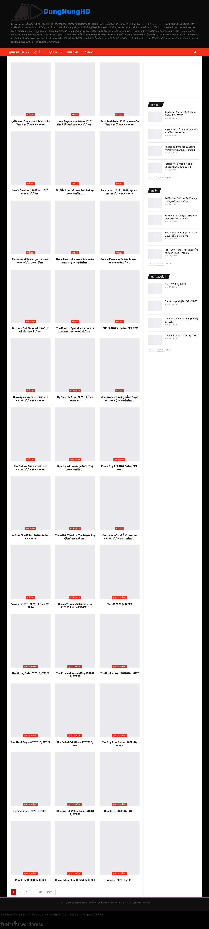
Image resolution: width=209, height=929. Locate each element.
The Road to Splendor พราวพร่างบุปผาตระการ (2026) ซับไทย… (75, 329)
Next (49, 892)
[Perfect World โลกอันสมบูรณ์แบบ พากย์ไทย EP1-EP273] (155, 134)
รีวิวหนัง (88, 52)
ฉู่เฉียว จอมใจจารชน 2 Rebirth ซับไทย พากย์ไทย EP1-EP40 (30, 123)
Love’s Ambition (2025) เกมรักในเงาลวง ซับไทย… (30, 192)
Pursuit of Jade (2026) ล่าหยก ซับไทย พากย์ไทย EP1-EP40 (119, 123)
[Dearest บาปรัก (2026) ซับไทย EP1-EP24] (31, 572)
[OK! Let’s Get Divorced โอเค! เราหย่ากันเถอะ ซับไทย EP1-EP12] (31, 296)
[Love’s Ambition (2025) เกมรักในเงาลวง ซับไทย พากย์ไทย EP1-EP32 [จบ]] (31, 158)
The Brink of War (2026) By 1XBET (119, 673)
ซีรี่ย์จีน (30, 114)
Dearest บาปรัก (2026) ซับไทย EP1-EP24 (31, 605)
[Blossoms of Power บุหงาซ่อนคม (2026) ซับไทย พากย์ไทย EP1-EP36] (31, 227)
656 (40, 892)
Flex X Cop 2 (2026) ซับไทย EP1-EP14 (119, 467)
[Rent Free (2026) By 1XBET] (31, 848)
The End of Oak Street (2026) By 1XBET (75, 743)
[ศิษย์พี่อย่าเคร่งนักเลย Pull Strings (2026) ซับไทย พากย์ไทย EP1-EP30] (75, 158)
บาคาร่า (45, 914)
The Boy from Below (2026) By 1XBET (119, 743)
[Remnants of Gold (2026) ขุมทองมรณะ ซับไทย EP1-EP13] (120, 158)
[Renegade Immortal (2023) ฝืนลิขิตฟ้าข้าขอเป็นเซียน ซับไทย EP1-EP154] (155, 151)
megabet (88, 914)
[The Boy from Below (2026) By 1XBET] (120, 710)
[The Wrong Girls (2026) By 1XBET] (31, 641)
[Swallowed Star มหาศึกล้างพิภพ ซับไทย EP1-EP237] (155, 117)
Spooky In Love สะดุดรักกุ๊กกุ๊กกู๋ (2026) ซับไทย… (75, 467)
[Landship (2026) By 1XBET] (120, 848)
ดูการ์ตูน (54, 52)
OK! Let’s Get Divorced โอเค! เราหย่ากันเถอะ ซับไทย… (30, 329)
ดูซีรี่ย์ (37, 52)
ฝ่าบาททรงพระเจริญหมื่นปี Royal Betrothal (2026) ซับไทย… (119, 398)
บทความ (72, 52)
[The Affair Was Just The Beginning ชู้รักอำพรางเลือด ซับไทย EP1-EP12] (75, 503)
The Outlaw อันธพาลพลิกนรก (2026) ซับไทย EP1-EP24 (30, 467)
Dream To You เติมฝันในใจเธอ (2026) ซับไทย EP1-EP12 (75, 605)
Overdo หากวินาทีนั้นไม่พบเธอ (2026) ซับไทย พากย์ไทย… (119, 537)
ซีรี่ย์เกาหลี (30, 321)
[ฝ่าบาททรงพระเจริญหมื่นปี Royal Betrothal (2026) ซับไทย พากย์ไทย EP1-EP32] (120, 365)
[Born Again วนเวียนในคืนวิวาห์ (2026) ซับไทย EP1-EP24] (31, 365)
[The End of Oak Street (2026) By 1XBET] (75, 710)
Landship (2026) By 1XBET (119, 879)
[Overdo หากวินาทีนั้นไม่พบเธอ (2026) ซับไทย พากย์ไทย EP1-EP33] (120, 503)
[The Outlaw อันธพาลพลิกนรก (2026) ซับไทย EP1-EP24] (31, 434)
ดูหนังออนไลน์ (18, 52)
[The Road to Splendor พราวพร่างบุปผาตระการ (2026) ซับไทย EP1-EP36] (75, 296)
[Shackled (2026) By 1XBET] (120, 779)
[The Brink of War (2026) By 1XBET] (120, 641)
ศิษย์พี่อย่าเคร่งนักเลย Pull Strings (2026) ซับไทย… (75, 192)
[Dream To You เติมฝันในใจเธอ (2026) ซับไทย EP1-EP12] (75, 572)
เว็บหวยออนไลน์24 (26, 914)
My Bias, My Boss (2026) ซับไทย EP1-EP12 (75, 398)
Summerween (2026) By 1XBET (30, 810)
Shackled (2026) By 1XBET (119, 810)
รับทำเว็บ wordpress (21, 924)
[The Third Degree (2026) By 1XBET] (31, 710)
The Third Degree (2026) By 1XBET (30, 742)
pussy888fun (56, 914)
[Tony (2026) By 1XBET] (120, 572)
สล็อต (14, 914)
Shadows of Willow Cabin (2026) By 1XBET (75, 812)
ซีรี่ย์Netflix (75, 459)
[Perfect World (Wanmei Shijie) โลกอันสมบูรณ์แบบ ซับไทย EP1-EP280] (155, 168)
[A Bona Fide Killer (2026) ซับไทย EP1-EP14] (31, 503)
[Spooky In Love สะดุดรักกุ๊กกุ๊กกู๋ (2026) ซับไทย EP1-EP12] (75, 434)
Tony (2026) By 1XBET (119, 603)
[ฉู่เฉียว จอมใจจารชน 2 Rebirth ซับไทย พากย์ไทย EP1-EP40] (31, 89)
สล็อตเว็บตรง (6, 914)
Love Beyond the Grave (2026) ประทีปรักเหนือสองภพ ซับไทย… (75, 123)
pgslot (38, 914)
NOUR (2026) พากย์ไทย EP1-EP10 (119, 328)
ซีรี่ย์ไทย (119, 321)
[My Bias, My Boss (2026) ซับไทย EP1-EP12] (75, 365)
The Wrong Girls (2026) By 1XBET (30, 673)
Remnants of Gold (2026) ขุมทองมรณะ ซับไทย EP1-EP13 (119, 192)
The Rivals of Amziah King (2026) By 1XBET (75, 674)
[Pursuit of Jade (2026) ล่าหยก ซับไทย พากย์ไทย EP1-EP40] (120, 89)
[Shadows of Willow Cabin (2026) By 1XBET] (75, 779)
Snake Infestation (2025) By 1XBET (75, 879)
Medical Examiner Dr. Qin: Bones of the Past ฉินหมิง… (119, 261)
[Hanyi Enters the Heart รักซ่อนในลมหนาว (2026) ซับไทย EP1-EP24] (75, 227)
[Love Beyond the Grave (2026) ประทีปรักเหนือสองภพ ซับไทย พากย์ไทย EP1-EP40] (75, 89)
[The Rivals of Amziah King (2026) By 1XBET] (75, 641)
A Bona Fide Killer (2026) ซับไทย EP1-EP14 (30, 537)
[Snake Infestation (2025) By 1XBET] (75, 848)
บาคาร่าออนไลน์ (75, 914)
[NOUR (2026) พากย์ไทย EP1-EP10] (120, 296)
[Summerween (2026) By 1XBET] (31, 779)
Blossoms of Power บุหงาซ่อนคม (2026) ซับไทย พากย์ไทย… (30, 261)
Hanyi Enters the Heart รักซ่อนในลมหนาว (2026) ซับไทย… (75, 261)
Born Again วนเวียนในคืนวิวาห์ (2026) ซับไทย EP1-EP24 (30, 398)
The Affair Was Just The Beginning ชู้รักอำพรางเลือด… (75, 537)
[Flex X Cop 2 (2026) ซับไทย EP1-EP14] (120, 434)
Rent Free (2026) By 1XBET (30, 879)
